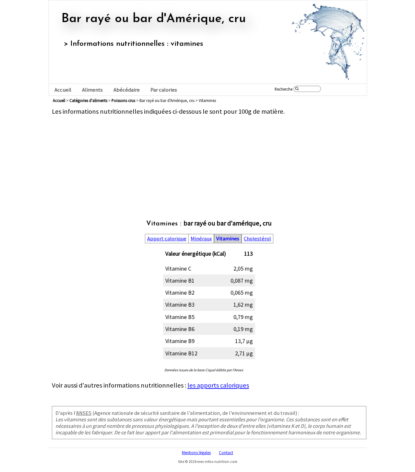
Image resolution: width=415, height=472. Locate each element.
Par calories (163, 89)
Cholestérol (257, 238)
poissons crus (123, 100)
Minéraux (201, 238)
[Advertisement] (209, 161)
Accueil (62, 89)
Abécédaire (126, 89)
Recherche (283, 89)
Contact (226, 452)
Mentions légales (196, 452)
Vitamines (227, 238)
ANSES (83, 413)
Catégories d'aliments (88, 100)
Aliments (92, 89)
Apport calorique (166, 238)
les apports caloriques (218, 385)
